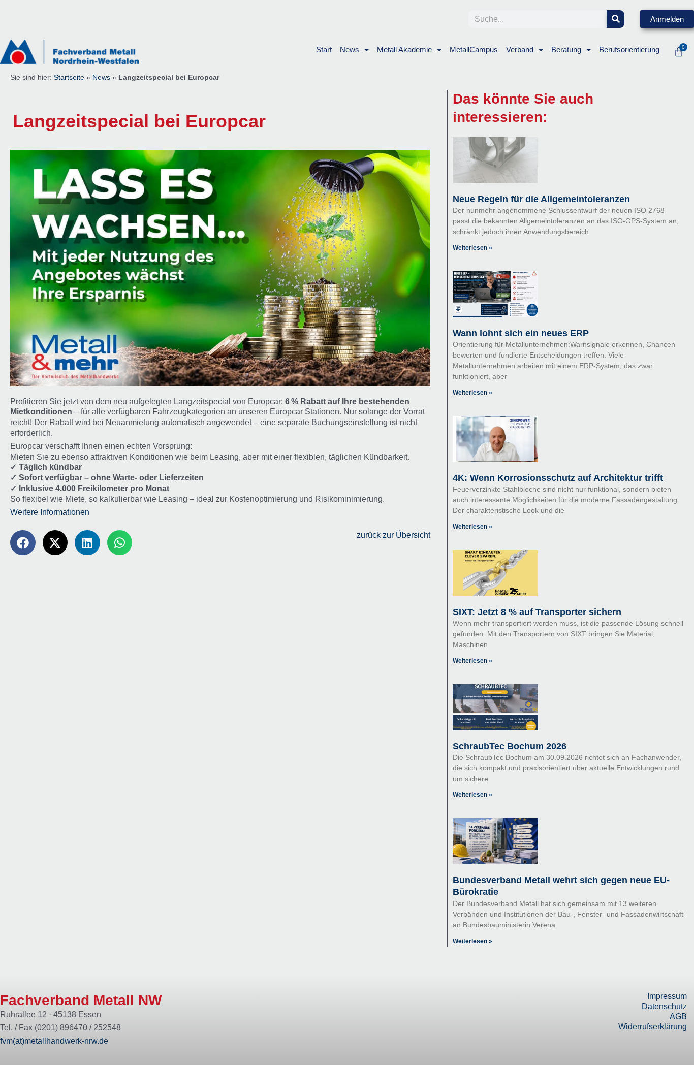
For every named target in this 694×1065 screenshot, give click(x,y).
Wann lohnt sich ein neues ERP (521, 333)
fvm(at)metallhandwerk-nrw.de (54, 1041)
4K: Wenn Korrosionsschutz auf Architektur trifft (558, 478)
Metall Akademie (404, 49)
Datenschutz (664, 1006)
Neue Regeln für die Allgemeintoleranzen (541, 199)
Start (324, 49)
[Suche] (615, 19)
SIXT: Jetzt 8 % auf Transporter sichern (537, 612)
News (349, 49)
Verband (519, 49)
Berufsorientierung (629, 49)
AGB (678, 1016)
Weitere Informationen (49, 512)
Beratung (566, 49)
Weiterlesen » (472, 247)
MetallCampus (474, 49)
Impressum (667, 996)
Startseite (69, 77)
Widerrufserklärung (652, 1026)
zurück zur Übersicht (393, 535)
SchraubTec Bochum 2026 (509, 746)
